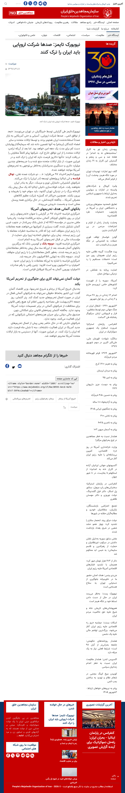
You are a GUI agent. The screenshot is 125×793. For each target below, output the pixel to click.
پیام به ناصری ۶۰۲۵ (107, 423)
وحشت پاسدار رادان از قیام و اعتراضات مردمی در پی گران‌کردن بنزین (101, 226)
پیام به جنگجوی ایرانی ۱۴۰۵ (103, 409)
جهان (44, 35)
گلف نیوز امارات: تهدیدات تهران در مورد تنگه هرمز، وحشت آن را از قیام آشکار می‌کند (101, 175)
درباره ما (105, 29)
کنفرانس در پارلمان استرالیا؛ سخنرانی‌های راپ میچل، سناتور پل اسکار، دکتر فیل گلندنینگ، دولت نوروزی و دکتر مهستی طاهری (101, 491)
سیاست (85, 35)
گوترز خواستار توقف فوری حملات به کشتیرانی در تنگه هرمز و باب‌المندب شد (101, 241)
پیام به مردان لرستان (107, 371)
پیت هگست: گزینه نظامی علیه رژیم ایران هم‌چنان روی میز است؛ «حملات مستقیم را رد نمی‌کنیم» (101, 257)
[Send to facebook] (7, 366)
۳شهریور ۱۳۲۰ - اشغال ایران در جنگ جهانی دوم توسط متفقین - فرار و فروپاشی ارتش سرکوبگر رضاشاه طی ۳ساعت (101, 311)
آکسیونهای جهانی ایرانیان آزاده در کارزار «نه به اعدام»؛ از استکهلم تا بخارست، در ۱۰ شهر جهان (101, 471)
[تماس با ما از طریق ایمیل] (27, 755)
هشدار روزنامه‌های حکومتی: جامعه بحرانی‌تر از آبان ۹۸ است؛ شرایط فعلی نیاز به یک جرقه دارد (101, 646)
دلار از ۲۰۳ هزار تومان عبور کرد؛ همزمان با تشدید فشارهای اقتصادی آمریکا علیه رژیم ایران (101, 565)
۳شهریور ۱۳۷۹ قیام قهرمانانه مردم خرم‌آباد (101, 355)
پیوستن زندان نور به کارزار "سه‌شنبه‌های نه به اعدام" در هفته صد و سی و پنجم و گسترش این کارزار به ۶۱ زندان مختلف (101, 157)
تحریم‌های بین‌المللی (21, 399)
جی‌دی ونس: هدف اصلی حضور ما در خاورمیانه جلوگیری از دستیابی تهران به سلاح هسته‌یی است (101, 581)
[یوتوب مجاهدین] (35, 3)
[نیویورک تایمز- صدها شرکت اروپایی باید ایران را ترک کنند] (42, 95)
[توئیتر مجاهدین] (30, 3)
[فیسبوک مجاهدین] (26, 3)
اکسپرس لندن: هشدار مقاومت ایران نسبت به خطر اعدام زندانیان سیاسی (101, 663)
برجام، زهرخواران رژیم (44, 399)
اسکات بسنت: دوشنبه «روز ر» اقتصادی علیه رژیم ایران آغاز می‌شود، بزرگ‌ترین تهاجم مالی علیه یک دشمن (101, 628)
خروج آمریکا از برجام (67, 399)
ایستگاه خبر (99, 22)
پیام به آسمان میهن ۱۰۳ (105, 430)
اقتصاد (56, 35)
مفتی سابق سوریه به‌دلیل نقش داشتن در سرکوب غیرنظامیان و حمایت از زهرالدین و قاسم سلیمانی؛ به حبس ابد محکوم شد (101, 546)
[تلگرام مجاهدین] (40, 3)
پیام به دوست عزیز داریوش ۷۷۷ (101, 386)
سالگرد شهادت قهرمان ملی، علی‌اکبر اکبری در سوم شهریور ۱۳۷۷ (101, 342)
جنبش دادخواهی (25, 22)
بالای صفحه (114, 776)
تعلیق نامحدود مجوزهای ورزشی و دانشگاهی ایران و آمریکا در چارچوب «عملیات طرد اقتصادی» (76, 4)
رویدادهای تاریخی (43, 22)
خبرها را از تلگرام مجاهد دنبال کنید (43, 356)
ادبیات (11, 22)
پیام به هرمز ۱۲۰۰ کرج (106, 364)
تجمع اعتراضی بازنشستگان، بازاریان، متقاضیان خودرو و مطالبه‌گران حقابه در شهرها (101, 510)
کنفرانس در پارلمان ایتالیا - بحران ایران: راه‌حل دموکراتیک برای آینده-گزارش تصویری (101, 740)
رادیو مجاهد (85, 22)
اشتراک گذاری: (72, 367)
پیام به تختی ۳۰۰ (108, 416)
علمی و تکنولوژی (26, 35)
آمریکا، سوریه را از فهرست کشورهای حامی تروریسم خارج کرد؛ (101, 284)
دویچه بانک (48, 244)
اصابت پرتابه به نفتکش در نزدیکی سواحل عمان (101, 272)
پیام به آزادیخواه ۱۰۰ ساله (105, 402)
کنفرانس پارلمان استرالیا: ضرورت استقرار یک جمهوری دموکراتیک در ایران (101, 328)
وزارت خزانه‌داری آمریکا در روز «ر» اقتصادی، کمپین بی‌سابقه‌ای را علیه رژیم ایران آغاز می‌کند (101, 453)
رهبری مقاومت (62, 22)
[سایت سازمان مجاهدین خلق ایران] (61, 13)
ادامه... (20, 735)
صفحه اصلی (113, 22)
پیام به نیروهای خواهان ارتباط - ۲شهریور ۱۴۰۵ (101, 690)
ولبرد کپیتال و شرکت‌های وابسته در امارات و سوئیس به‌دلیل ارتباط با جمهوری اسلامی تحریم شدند (101, 191)
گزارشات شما (93, 29)
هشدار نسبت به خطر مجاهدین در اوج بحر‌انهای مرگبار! (101, 438)
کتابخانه (115, 29)
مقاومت (99, 35)
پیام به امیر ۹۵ (110, 378)
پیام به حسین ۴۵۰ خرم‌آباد (104, 395)
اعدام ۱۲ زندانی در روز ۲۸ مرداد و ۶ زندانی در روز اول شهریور (101, 297)
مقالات (74, 22)
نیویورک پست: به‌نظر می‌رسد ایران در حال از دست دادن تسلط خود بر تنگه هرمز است (101, 597)
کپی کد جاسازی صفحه (67, 378)
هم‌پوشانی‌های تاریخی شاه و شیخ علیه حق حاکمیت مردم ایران (101, 612)
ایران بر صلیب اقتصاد (69, 761)
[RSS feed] (45, 3)
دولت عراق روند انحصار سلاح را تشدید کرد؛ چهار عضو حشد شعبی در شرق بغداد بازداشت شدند (101, 526)
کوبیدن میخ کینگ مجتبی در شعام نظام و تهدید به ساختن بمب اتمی (101, 678)
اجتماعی (70, 35)
